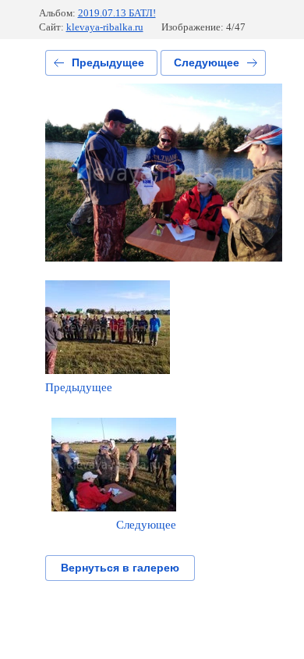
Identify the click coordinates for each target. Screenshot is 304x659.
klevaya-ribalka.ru (104, 27)
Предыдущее (108, 62)
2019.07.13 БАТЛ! (117, 13)
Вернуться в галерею (120, 567)
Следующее (206, 62)
